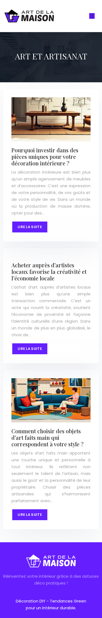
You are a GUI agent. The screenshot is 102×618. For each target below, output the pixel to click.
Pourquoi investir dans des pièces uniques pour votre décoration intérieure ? (44, 156)
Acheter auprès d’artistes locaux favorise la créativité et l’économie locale (48, 271)
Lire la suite (30, 226)
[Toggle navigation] (92, 16)
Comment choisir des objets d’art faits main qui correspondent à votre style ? (47, 437)
